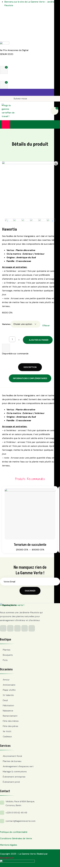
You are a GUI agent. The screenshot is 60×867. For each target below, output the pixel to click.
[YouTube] (30, 24)
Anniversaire (9, 684)
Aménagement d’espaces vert (18, 766)
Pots (5, 660)
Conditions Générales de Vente (16, 838)
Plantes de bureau (12, 761)
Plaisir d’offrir (9, 690)
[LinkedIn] (30, 30)
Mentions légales (8, 844)
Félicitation (8, 705)
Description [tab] (30, 367)
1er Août (7, 731)
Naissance (8, 710)
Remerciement (10, 715)
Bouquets (8, 654)
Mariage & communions (15, 771)
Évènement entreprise (14, 776)
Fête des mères (11, 721)
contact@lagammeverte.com (20, 821)
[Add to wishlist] (6, 348)
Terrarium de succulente (30, 544)
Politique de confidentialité (13, 832)
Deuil (5, 700)
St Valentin (8, 695)
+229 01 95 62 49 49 (16, 812)
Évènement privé (11, 781)
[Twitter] (30, 37)
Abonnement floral (12, 756)
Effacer (46, 325)
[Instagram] (30, 18)
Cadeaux (7, 736)
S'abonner (30, 590)
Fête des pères (10, 726)
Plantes (6, 649)
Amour (6, 679)
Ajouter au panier (38, 340)
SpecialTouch (7, 857)
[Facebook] (30, 11)
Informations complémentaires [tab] (30, 378)
